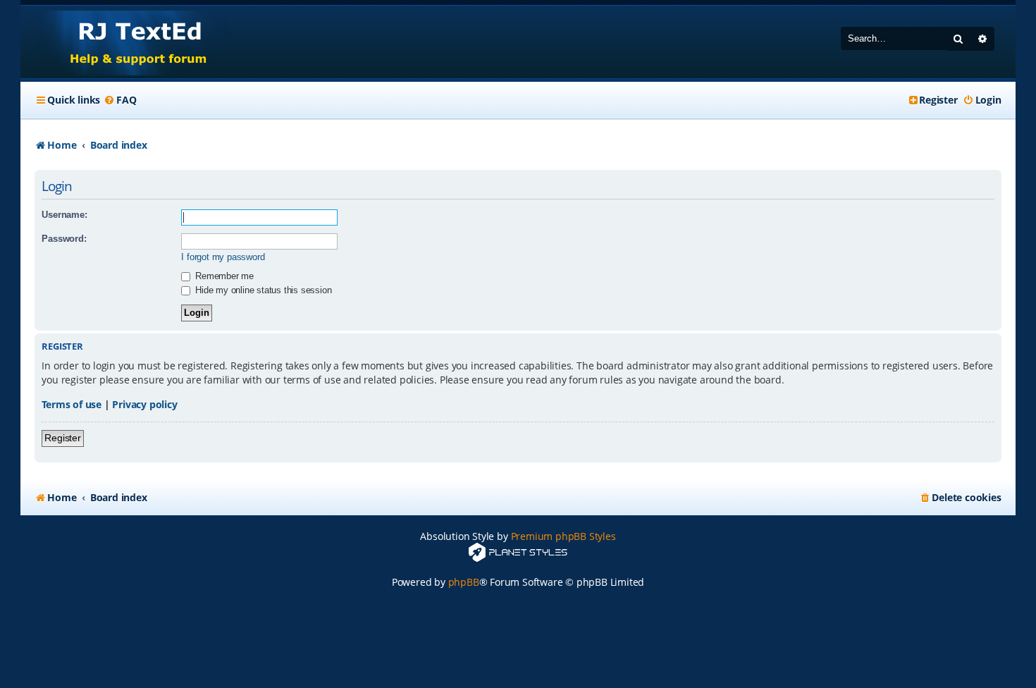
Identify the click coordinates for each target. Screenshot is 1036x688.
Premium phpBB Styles (563, 536)
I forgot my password (222, 257)
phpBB (463, 582)
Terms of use (71, 404)
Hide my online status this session (261, 290)
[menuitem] (120, 100)
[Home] (125, 42)
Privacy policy (144, 404)
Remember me (223, 276)
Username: (64, 214)
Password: (64, 238)
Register (62, 437)
